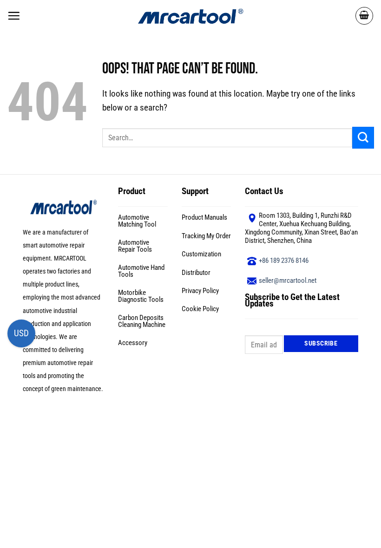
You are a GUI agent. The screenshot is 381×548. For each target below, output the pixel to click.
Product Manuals (204, 217)
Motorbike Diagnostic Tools (141, 296)
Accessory (132, 343)
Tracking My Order (206, 236)
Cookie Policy (200, 309)
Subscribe (320, 343)
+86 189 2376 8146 (284, 260)
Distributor (196, 272)
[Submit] (363, 138)
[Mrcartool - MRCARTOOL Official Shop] (190, 15)
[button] (13, 15)
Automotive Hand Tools (141, 271)
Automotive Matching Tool (137, 220)
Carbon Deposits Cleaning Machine (141, 321)
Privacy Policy (200, 291)
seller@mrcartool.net (287, 280)
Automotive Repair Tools (135, 246)
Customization (201, 254)
